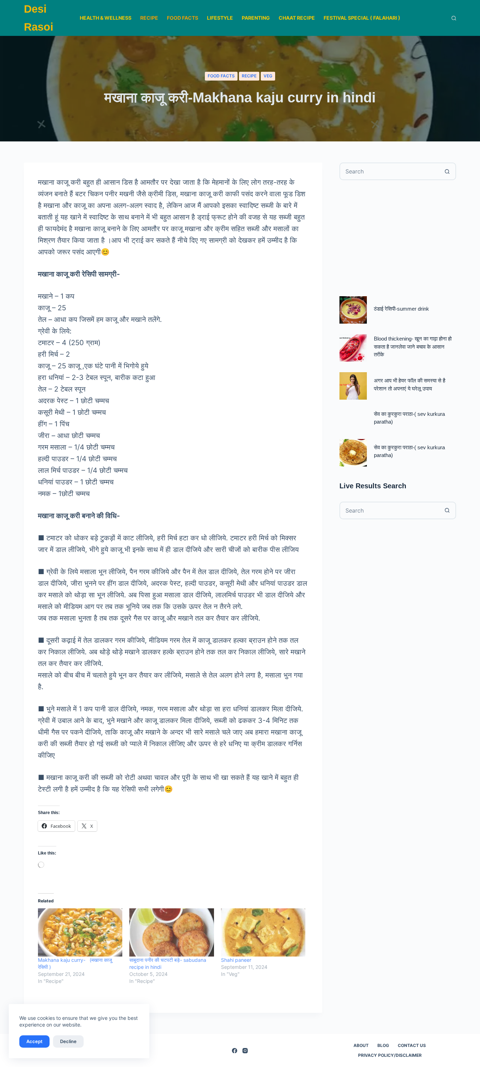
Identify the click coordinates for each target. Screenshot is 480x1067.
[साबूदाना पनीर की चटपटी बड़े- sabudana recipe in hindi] (171, 932)
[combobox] (389, 171)
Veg (268, 75)
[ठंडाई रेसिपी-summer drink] (353, 310)
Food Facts (182, 18)
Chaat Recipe (297, 18)
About (361, 1045)
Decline (68, 1041)
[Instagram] (245, 1050)
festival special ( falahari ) (362, 18)
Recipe (149, 18)
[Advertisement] (397, 238)
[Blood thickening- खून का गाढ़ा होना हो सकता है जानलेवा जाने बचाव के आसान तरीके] (353, 348)
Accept (34, 1041)
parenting (256, 18)
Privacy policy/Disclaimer (390, 1055)
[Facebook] (234, 1050)
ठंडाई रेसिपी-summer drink (401, 309)
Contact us (412, 1045)
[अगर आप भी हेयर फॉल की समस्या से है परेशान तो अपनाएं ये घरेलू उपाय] (353, 386)
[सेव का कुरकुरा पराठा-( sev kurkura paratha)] (353, 452)
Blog (383, 1045)
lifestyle (220, 18)
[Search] (454, 18)
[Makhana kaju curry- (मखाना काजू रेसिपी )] (80, 932)
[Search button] (447, 171)
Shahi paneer (236, 960)
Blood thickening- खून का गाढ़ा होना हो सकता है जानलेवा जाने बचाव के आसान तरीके (413, 346)
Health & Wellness (105, 18)
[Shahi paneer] (263, 932)
